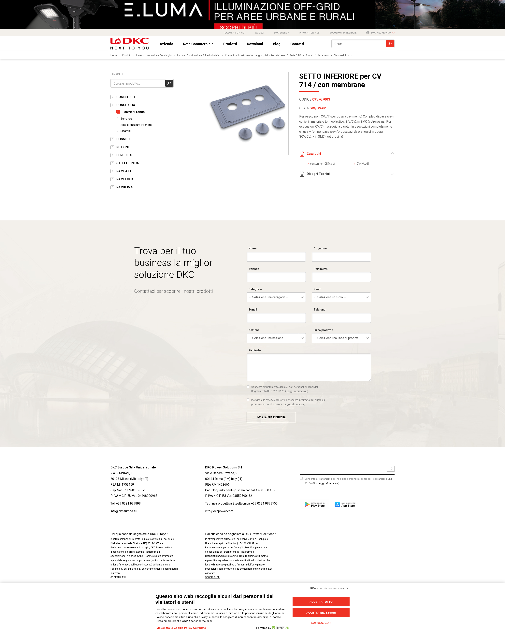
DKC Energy (281, 32)
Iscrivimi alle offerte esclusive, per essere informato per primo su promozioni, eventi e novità (288, 401)
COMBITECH (125, 97)
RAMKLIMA (124, 187)
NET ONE (123, 147)
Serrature (127, 118)
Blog (277, 44)
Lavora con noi (234, 32)
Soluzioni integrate (342, 32)
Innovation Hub (309, 32)
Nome (252, 248)
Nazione (254, 330)
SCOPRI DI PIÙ (118, 577)
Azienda (166, 44)
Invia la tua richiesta (271, 417)
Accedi (259, 32)
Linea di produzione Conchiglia (154, 55)
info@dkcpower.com (219, 511)
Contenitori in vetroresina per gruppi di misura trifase (255, 55)
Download (255, 44)
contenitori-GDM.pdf (322, 163)
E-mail (253, 309)
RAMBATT (124, 171)
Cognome (320, 248)
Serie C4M (295, 55)
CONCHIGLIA (125, 105)
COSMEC (123, 139)
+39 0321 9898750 (264, 503)
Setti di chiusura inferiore (136, 124)
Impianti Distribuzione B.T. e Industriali (198, 55)
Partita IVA (320, 269)
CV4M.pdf (363, 163)
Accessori (323, 55)
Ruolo (317, 289)
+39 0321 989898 (128, 503)
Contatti (297, 44)
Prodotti (230, 44)
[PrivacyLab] (280, 628)
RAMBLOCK (124, 179)
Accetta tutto (321, 601)
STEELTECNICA (127, 163)
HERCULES (124, 155)
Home (113, 55)
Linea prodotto (323, 330)
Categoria (255, 289)
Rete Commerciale (198, 44)
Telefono (319, 309)
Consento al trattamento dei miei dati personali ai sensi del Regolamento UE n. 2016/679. (284, 388)
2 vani (309, 55)
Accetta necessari (321, 612)
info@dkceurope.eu (123, 511)
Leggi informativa (297, 391)
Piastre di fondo (343, 55)
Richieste (255, 350)
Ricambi (126, 130)
